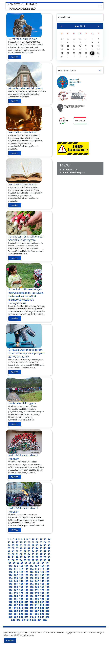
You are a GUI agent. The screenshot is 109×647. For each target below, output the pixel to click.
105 (26, 566)
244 (42, 616)
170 (31, 589)
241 (26, 616)
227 (37, 610)
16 (13, 542)
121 (26, 572)
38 (13, 548)
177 (26, 592)
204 (42, 601)
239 (16, 616)
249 (29, 619)
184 (21, 595)
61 (17, 554)
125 (47, 572)
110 (10, 569)
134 (10, 578)
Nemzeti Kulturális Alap (22, 39)
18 (21, 542)
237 (47, 613)
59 (9, 554)
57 (45, 551)
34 (41, 545)
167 (16, 589)
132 (42, 575)
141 (47, 578)
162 (31, 586)
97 (29, 563)
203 (37, 601)
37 (9, 548)
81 (9, 560)
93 (13, 563)
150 (10, 583)
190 (10, 598)
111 (16, 569)
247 (18, 619)
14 (49, 539)
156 (42, 583)
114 (31, 569)
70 (9, 557)
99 (37, 563)
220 (42, 607)
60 (13, 554)
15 (9, 542)
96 (25, 563)
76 (33, 557)
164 (42, 586)
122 (31, 572)
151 (16, 583)
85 (25, 560)
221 (47, 607)
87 (33, 560)
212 (42, 604)
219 (37, 607)
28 (17, 545)
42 (29, 548)
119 (16, 572)
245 (47, 616)
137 (26, 578)
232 (21, 613)
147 (37, 581)
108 (42, 566)
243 (37, 616)
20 (29, 542)
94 (17, 563)
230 (10, 613)
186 (31, 595)
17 (17, 542)
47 (49, 548)
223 (16, 610)
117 (47, 569)
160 (21, 586)
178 (31, 592)
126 (10, 575)
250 (34, 619)
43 (33, 548)
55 (37, 551)
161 (26, 586)
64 (29, 554)
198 (10, 601)
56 (41, 551)
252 (45, 619)
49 (13, 551)
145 (26, 581)
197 (47, 598)
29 (21, 545)
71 (13, 557)
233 (26, 613)
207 (16, 604)
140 (42, 578)
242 (31, 616)
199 (16, 601)
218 (31, 607)
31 (29, 545)
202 (31, 601)
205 (47, 601)
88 (37, 560)
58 (49, 551)
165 (47, 586)
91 (49, 560)
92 (10, 563)
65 (33, 554)
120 (21, 572)
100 (42, 563)
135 (16, 578)
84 (21, 560)
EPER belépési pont (68, 169)
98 (33, 563)
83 (17, 560)
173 (47, 589)
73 (21, 557)
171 (37, 589)
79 (45, 557)
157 (47, 583)
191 (16, 598)
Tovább (14, 57)
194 (31, 598)
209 (26, 604)
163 (37, 586)
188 (42, 595)
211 (37, 604)
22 (37, 542)
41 (25, 548)
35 (45, 545)
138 (31, 578)
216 (21, 607)
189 (47, 595)
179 (37, 592)
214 (10, 607)
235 (37, 613)
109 (47, 566)
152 (21, 583)
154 (31, 583)
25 (49, 542)
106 (31, 566)
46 (45, 548)
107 (37, 566)
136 (21, 578)
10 (33, 539)
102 (10, 566)
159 (16, 586)
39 (17, 548)
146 (31, 581)
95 (21, 563)
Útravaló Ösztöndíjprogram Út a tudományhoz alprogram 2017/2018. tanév (26, 353)
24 (45, 542)
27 (13, 545)
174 (10, 592)
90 (45, 560)
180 (42, 592)
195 (37, 598)
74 (25, 557)
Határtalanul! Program (22, 403)
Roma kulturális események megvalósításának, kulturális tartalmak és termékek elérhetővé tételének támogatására (25, 296)
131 (37, 575)
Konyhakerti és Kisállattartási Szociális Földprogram (26, 238)
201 (26, 601)
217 (26, 607)
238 (10, 616)
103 (16, 566)
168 (21, 589)
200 (21, 601)
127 (16, 575)
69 (49, 554)
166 (10, 589)
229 (47, 610)
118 (10, 572)
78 (41, 557)
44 (37, 548)
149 (47, 581)
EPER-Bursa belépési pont (72, 172)
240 (21, 616)
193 (26, 598)
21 (33, 542)
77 (37, 557)
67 (41, 554)
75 (29, 557)
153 (26, 583)
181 (47, 592)
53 (29, 551)
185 (26, 595)
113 (26, 569)
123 (37, 572)
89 (41, 560)
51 (21, 551)
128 (21, 575)
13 (45, 539)
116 (42, 569)
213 (47, 604)
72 (17, 557)
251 (39, 619)
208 (21, 604)
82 (13, 560)
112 (21, 569)
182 (10, 595)
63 (25, 554)
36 (49, 545)
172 (42, 589)
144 (21, 581)
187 (37, 595)
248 (24, 619)
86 (29, 560)
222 (10, 610)
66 (37, 554)
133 (47, 575)
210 (31, 604)
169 (26, 589)
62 (21, 554)
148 (42, 581)
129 (26, 575)
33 (37, 545)
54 (33, 551)
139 (37, 578)
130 (31, 575)
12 (41, 539)
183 (16, 595)
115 (37, 569)
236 (42, 613)
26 (9, 545)
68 (45, 554)
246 (13, 619)
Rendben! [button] (10, 640)
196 (42, 598)
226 (31, 610)
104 (21, 566)
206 (10, 604)
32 (33, 545)
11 (37, 539)
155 (37, 583)
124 (42, 572)
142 (10, 581)
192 (21, 598)
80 (49, 557)
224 (21, 610)
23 (41, 542)
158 (10, 586)
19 (25, 542)
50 (17, 551)
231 (16, 613)
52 (25, 551)
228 (42, 610)
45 (41, 548)
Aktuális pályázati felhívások (25, 88)
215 (16, 607)
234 (31, 613)
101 (47, 563)
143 (16, 581)
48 (9, 551)
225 (26, 610)
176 (21, 592)
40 (21, 548)
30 (25, 545)
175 (16, 592)
